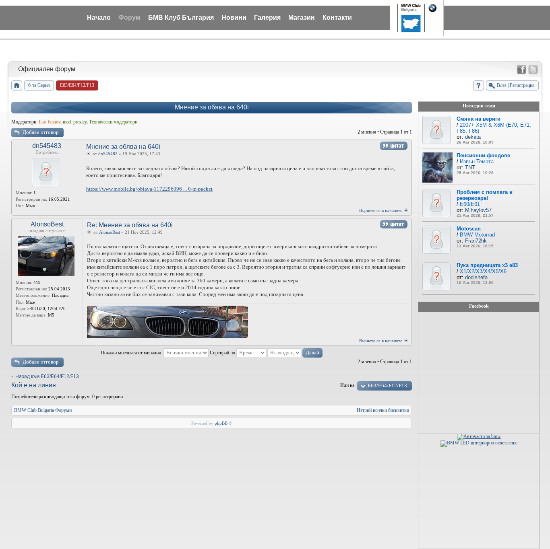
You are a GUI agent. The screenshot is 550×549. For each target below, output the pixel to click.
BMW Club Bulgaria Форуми (43, 410)
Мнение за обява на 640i (212, 107)
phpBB (221, 423)
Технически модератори (113, 122)
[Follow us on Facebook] (521, 69)
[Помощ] (478, 85)
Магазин (301, 17)
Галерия (267, 17)
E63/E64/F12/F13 (387, 385)
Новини (233, 17)
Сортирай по (223, 353)
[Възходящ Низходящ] (295, 353)
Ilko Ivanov (49, 122)
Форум (129, 17)
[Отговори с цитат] (393, 146)
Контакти (337, 17)
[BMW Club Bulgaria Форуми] (16, 85)
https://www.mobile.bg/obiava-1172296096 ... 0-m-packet (149, 189)
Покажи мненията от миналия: (132, 353)
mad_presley (75, 122)
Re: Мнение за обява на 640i (130, 225)
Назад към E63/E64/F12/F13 (47, 376)
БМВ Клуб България (181, 17)
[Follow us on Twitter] (533, 69)
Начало (99, 17)
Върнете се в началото (381, 210)
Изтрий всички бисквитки (383, 410)
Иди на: (348, 385)
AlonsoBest (47, 224)
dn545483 (46, 145)
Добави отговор (41, 132)
